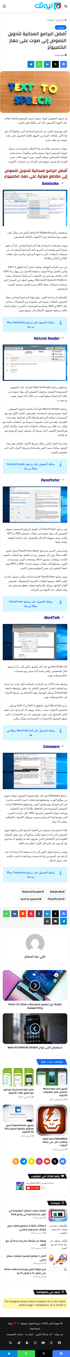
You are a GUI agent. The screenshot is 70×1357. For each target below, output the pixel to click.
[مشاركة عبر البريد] (55, 921)
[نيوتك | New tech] (48, 6)
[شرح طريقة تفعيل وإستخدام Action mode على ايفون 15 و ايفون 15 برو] (58, 1273)
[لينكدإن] (47, 64)
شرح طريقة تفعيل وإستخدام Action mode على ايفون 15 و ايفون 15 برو (25, 1271)
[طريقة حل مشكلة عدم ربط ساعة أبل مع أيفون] (58, 1245)
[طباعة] (47, 921)
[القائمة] (4, 7)
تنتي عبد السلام (35, 956)
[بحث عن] (65, 7)
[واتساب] (39, 64)
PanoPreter (55, 899)
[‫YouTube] (47, 1161)
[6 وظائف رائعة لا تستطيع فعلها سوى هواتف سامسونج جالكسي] (58, 1230)
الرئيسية (60, 20)
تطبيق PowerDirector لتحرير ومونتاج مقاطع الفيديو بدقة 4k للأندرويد (19, 1128)
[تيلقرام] (31, 64)
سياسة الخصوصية (15, 1334)
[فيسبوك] (63, 64)
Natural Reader (32, 891)
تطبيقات (50, 20)
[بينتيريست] (31, 913)
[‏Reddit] (22, 913)
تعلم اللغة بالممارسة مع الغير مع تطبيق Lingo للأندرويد (18, 1091)
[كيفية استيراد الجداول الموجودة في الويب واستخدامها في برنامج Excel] (58, 1215)
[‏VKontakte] (14, 913)
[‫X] (55, 64)
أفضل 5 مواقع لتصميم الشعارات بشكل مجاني (26, 1258)
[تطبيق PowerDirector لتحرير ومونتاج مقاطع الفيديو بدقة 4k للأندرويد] (18, 1113)
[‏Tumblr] (39, 913)
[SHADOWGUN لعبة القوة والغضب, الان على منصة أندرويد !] (51, 1120)
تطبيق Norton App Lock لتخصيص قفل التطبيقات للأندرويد (55, 1092)
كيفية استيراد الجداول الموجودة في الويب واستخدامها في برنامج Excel (27, 1212)
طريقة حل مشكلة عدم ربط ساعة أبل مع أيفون (26, 1243)
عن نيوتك (59, 1334)
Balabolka (56, 891)
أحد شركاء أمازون (44, 1334)
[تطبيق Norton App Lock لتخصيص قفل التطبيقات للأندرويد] (51, 1077)
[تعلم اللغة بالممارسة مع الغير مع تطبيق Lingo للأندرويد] (18, 1077)
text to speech (30, 899)
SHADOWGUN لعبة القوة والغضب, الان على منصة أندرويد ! (55, 1142)
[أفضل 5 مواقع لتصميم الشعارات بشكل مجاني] (58, 1259)
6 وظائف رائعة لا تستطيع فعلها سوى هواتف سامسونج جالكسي (26, 1228)
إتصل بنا (29, 1334)
